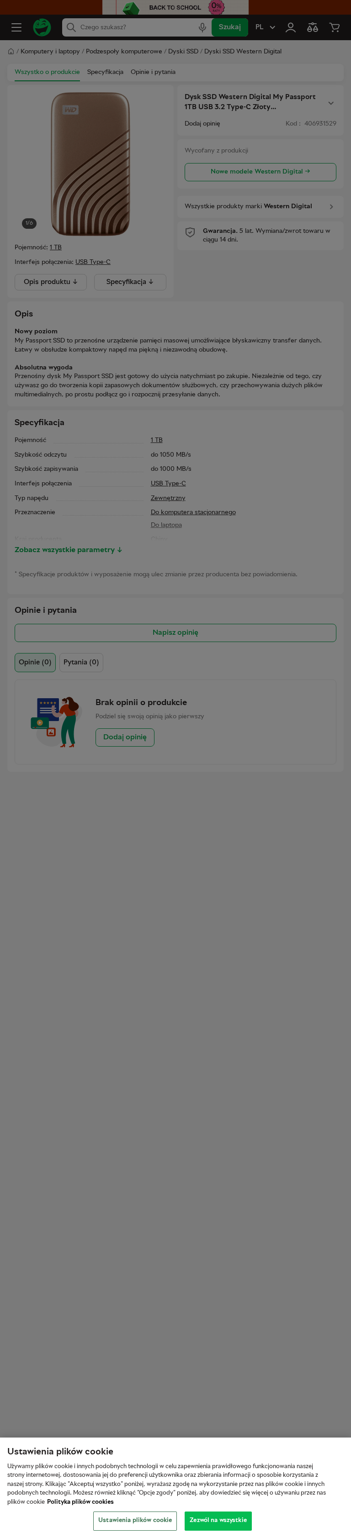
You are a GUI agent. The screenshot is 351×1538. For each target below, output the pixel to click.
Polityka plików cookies (80, 1502)
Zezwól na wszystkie (218, 1520)
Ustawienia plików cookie (135, 1520)
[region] (175, 1488)
